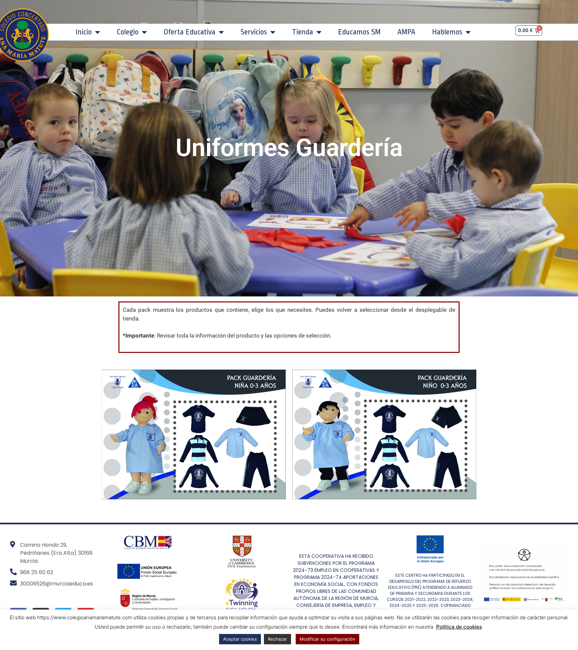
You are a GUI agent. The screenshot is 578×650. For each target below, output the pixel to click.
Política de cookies (459, 627)
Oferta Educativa (189, 32)
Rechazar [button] (277, 639)
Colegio (127, 32)
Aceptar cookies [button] (240, 639)
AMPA (406, 32)
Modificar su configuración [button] (327, 639)
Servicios (253, 32)
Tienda (302, 32)
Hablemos (447, 32)
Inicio (84, 32)
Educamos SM (359, 32)
